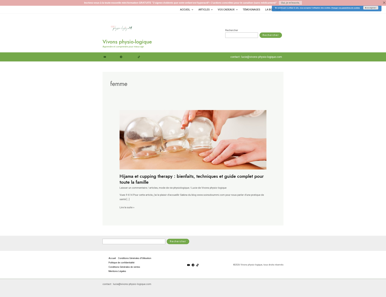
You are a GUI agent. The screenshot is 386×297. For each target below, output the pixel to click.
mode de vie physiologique (174, 187)
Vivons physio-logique (127, 41)
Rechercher (231, 30)
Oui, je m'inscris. (290, 3)
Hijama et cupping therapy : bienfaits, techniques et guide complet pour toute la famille (192, 179)
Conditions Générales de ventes (124, 267)
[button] (191, 9)
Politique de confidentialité (121, 262)
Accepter (371, 7)
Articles (204, 9)
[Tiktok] (197, 265)
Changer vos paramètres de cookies (345, 8)
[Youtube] (188, 265)
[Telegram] (193, 265)
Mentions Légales (117, 271)
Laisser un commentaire (133, 187)
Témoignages (251, 9)
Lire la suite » (127, 207)
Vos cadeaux (226, 9)
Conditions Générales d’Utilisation (134, 258)
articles (153, 187)
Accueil (185, 9)
